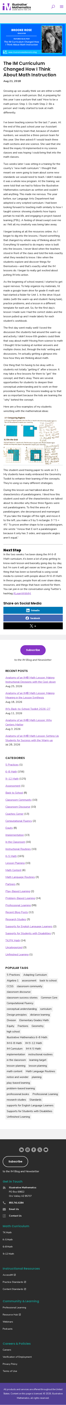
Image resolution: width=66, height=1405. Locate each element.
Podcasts (8, 1328)
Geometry (37, 1026)
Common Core (49, 997)
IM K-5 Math (33, 1049)
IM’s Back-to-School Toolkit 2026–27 (27, 709)
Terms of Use (10, 1371)
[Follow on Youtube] (45, 1149)
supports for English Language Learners (30, 1105)
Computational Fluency (18, 821)
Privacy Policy (10, 1364)
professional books (18, 1094)
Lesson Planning (15, 863)
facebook (35, 618)
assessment (29, 980)
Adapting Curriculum (35, 975)
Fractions (23, 1026)
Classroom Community (18, 800)
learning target (37, 1060)
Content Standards (13, 1289)
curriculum (46, 1009)
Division (11, 1020)
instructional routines (40, 1054)
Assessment (12, 786)
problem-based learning (21, 1088)
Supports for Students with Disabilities (28, 933)
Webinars (8, 1321)
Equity (9, 828)
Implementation (14, 835)
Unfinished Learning (17, 954)
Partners (10, 884)
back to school (48, 980)
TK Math (7, 1232)
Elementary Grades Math (34, 1020)
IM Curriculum (15, 1049)
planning (36, 1077)
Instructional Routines (18, 849)
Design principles (17, 1015)
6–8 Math (11, 771)
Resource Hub (10, 1314)
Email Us (14, 1209)
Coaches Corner (14, 814)
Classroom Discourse (17, 807)
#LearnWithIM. (22, 593)
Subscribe (33, 650)
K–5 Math (11, 856)
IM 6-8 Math (14, 1043)
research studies (16, 1100)
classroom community (29, 986)
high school (13, 1031)
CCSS (10, 986)
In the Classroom (15, 842)
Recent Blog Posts (16, 912)
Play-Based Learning (17, 891)
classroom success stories (22, 997)
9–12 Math (12, 779)
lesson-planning (16, 1066)
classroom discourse (19, 992)
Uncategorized (14, 947)
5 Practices (12, 765)
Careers (7, 1349)
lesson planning (38, 1066)
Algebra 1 (13, 980)
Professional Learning (18, 905)
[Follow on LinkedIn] (21, 1149)
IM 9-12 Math (33, 1043)
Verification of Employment (17, 1357)
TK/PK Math (12, 940)
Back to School (14, 793)
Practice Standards (13, 1282)
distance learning (40, 1015)
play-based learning (18, 1083)
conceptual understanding (22, 1009)
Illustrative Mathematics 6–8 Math (27, 1037)
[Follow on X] (39, 1149)
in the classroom (16, 1060)
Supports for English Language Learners (28, 926)
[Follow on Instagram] (27, 1149)
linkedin (35, 610)
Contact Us (15, 1215)
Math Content (13, 870)
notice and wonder (17, 1077)
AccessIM (8, 1275)
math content (14, 1071)
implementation (16, 1054)
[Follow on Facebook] (33, 1149)
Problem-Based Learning (20, 898)
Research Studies (15, 919)
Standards (35, 1100)
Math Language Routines (20, 877)
